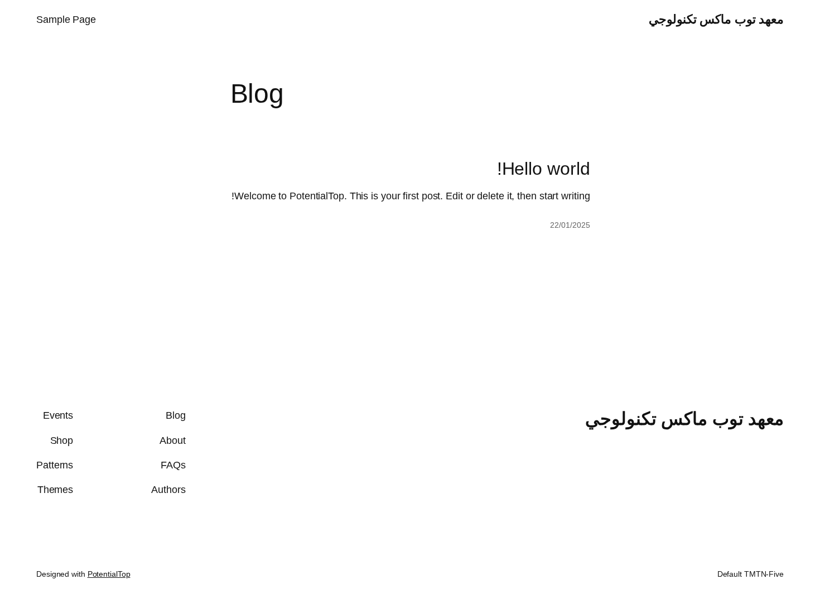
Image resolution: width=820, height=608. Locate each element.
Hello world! (543, 169)
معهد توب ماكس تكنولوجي (716, 19)
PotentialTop (109, 573)
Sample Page (66, 19)
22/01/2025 (570, 225)
